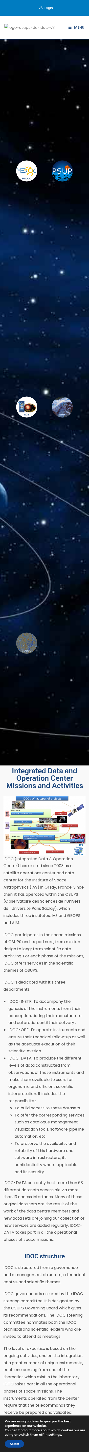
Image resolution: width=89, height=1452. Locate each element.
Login (48, 7)
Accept (14, 1444)
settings (54, 1435)
